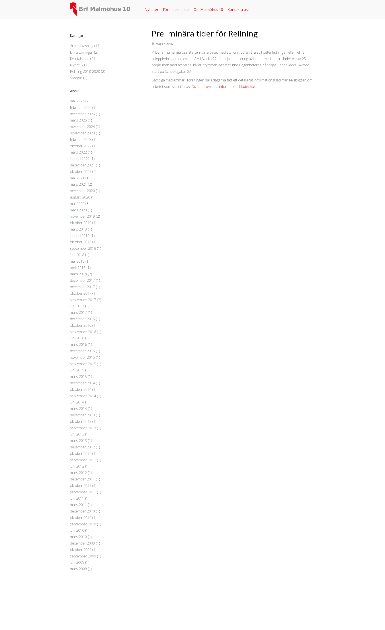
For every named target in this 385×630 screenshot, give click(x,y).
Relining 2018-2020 (85, 71)
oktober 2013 (80, 421)
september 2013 (83, 427)
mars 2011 (78, 504)
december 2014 (82, 383)
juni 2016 (77, 338)
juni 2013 (77, 434)
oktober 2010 (80, 517)
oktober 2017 (80, 293)
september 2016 (83, 331)
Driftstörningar (81, 52)
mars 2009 (78, 568)
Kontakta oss (238, 9)
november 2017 (82, 286)
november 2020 (82, 190)
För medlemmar (176, 9)
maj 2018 (77, 261)
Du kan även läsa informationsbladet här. (223, 86)
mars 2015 (78, 376)
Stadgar (76, 77)
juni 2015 (77, 370)
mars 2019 (78, 229)
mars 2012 (78, 472)
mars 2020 (78, 210)
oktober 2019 (80, 222)
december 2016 (82, 318)
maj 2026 (77, 101)
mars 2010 (78, 536)
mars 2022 (78, 152)
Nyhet (75, 65)
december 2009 (82, 543)
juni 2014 (77, 402)
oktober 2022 (80, 146)
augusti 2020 (80, 197)
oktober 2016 (80, 325)
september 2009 (83, 556)
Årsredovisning (81, 45)
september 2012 (83, 460)
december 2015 (82, 350)
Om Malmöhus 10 (208, 9)
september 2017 (83, 299)
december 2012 (82, 447)
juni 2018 (77, 254)
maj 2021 (77, 178)
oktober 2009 (80, 549)
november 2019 (82, 216)
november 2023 (82, 133)
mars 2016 (78, 344)
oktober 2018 (80, 241)
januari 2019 (80, 235)
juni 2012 (77, 466)
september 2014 (83, 395)
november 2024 (82, 126)
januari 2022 (80, 158)
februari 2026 (80, 107)
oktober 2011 (80, 485)
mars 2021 (78, 184)
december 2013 (82, 415)
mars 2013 (78, 440)
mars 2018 (78, 273)
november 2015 (82, 357)
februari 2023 (80, 139)
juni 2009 (77, 562)
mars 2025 (78, 120)
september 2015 (83, 363)
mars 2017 (78, 312)
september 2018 (83, 248)
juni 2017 (77, 306)
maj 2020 (77, 203)
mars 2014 (78, 408)
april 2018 (78, 267)
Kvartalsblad (79, 58)
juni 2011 (77, 498)
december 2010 (82, 511)
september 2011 (83, 492)
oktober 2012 (80, 453)
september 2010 (83, 524)
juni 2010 (77, 530)
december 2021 (82, 165)
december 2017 (82, 280)
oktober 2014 (80, 389)
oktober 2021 (80, 171)
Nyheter (151, 9)
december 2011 (82, 479)
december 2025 (82, 113)
